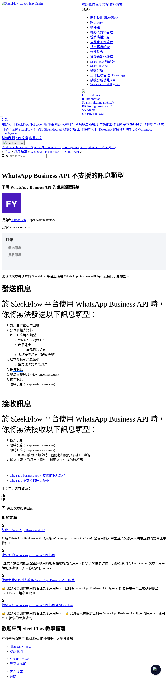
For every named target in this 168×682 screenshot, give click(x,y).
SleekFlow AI (99, 65)
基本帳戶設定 (100, 47)
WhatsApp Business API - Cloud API (54, 151)
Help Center (35, 3)
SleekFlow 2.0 (19, 658)
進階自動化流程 (101, 57)
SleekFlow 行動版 (102, 62)
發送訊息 (14, 248)
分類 (5, 119)
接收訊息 (14, 255)
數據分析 (96, 70)
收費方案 (116, 4)
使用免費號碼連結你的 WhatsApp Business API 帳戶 (38, 580)
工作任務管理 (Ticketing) (107, 75)
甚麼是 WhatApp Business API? (23, 530)
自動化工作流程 (101, 42)
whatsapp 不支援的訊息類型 (29, 480)
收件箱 (95, 27)
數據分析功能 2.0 (102, 80)
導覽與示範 (18, 663)
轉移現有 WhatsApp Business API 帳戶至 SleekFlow (37, 605)
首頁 (7, 151)
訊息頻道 (96, 22)
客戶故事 (16, 671)
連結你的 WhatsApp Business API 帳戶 (28, 555)
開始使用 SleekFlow (104, 17)
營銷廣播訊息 (100, 37)
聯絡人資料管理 (101, 32)
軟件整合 (96, 52)
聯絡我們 (88, 4)
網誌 (13, 676)
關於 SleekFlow (20, 646)
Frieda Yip (18, 220)
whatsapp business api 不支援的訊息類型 (38, 475)
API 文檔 (102, 4)
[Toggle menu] (1, 116)
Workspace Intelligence (105, 84)
